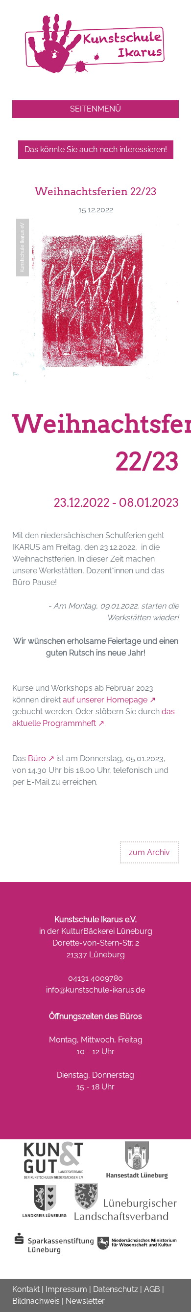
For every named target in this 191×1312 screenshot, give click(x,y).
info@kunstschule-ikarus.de (95, 990)
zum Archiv (149, 852)
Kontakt (26, 1289)
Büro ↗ (41, 758)
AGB (152, 1289)
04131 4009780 (95, 978)
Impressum (66, 1289)
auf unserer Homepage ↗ (109, 699)
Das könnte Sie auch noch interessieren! (95, 149)
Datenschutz (115, 1289)
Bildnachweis (36, 1301)
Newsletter (85, 1301)
